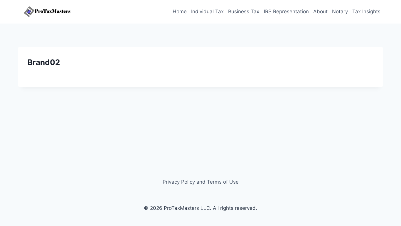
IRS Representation (286, 11)
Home (180, 11)
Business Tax (243, 11)
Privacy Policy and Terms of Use (201, 182)
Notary (340, 11)
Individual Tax (207, 11)
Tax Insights (366, 11)
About (320, 11)
